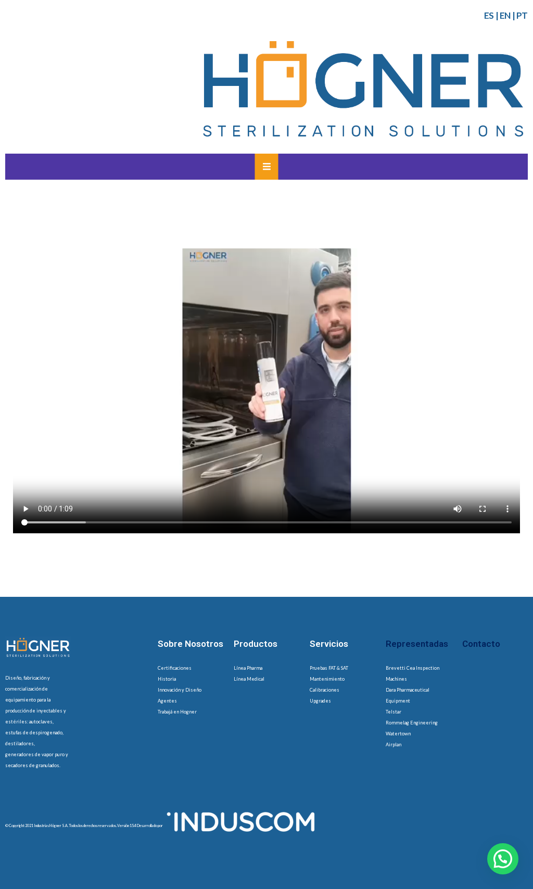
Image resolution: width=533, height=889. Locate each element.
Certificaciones (175, 668)
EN (505, 15)
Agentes (167, 701)
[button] (502, 858)
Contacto (481, 643)
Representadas (417, 643)
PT (522, 15)
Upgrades (320, 701)
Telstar (393, 712)
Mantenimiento (327, 679)
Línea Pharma (248, 668)
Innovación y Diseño (179, 690)
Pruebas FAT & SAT (329, 668)
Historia (167, 679)
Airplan (393, 744)
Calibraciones (324, 690)
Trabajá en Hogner (177, 712)
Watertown (398, 733)
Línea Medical (249, 679)
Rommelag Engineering (412, 722)
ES (489, 15)
